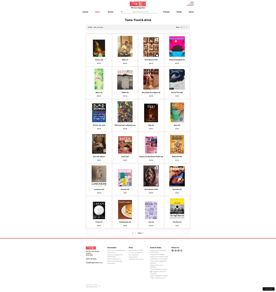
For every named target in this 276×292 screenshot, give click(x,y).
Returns (95, 284)
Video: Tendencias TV (158, 278)
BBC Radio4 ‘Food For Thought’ (158, 272)
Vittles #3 (125, 92)
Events (110, 12)
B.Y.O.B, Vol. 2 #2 (99, 125)
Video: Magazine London (159, 276)
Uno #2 (151, 222)
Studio (179, 12)
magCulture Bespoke (114, 261)
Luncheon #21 (99, 189)
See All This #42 (177, 92)
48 (186, 27)
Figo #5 (151, 125)
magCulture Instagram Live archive (158, 251)
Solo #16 (177, 125)
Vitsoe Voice (133, 257)
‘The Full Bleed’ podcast (158, 269)
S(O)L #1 (125, 60)
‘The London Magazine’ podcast (158, 262)
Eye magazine (134, 255)
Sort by (90, 27)
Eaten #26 (125, 156)
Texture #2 (99, 60)
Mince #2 (99, 92)
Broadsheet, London (136, 250)
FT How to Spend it (136, 252)
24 (181, 27)
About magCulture (114, 259)
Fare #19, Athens (99, 156)
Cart (192, 2)
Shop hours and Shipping (116, 250)
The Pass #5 (177, 222)
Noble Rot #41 (177, 156)
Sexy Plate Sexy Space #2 (151, 92)
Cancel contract (269, 289)
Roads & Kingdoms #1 (177, 60)
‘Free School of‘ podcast (159, 259)
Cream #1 (99, 222)
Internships (111, 263)
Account (190, 5)
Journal (85, 12)
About (191, 12)
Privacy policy (89, 284)
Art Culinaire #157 (151, 60)
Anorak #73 (125, 189)
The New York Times (136, 259)
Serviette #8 (177, 189)
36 (184, 27)
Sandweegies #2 (125, 222)
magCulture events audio (159, 257)
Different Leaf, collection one (125, 125)
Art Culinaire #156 (151, 189)
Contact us (111, 252)
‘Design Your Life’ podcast (156, 266)
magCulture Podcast (157, 254)
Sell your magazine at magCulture (115, 256)
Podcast (166, 12)
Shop (97, 12)
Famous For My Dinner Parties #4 (151, 156)
